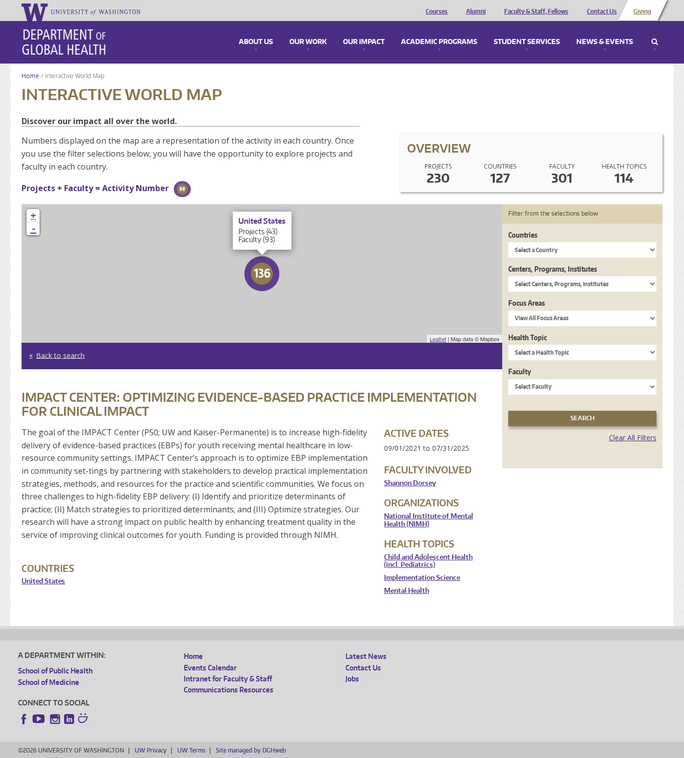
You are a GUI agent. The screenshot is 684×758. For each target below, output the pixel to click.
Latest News (366, 656)
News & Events (604, 42)
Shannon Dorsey (410, 483)
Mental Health (406, 590)
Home (30, 76)
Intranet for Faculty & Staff (228, 678)
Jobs (352, 678)
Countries (522, 235)
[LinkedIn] (69, 719)
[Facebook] (24, 719)
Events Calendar (210, 667)
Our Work (307, 42)
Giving (642, 12)
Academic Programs (439, 42)
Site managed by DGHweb (251, 750)
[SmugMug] (84, 719)
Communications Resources (228, 689)
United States (43, 581)
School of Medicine (48, 682)
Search (654, 42)
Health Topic (527, 337)
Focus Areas (526, 303)
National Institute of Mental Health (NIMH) (428, 520)
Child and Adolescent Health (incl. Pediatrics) (428, 561)
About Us (256, 42)
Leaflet (438, 339)
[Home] (64, 42)
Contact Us (602, 12)
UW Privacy (151, 750)
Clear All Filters (632, 437)
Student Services (527, 42)
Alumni (476, 12)
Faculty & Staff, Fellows (536, 12)
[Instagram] (55, 719)
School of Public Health (55, 670)
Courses (437, 12)
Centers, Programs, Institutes (552, 269)
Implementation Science (422, 577)
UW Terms (191, 750)
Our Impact (364, 42)
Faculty (519, 371)
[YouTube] (39, 719)
